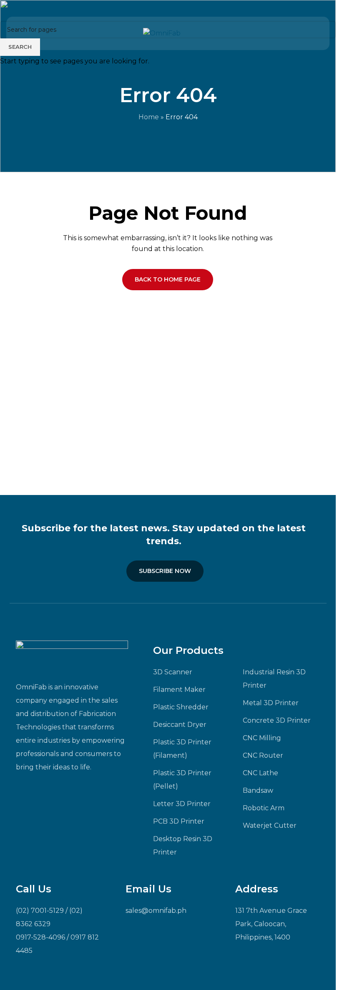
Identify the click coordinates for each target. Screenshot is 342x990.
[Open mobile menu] (309, 33)
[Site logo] (162, 33)
